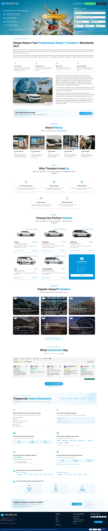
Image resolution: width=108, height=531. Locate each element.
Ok (90, 529)
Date (75, 19)
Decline (95, 529)
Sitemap (74, 523)
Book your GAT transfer (54, 383)
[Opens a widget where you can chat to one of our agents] (104, 529)
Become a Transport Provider (78, 519)
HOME (57, 516)
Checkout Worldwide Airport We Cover (17, 29)
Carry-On (98, 24)
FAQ (56, 523)
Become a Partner (76, 516)
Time (91, 19)
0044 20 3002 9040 (78, 3)
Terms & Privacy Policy (77, 521)
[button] (22, 359)
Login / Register (98, 522)
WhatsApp (66, 420)
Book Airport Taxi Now (102, 3)
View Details (34, 250)
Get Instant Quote (86, 113)
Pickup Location (77, 10)
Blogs (57, 518)
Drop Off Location (78, 15)
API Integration (76, 518)
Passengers (76, 24)
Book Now (77, 504)
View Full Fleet (82, 275)
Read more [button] (32, 375)
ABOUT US (57, 519)
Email (60, 420)
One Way (76, 8)
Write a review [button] (90, 361)
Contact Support (89, 504)
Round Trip (84, 8)
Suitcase (87, 24)
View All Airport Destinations (54, 338)
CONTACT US (58, 521)
